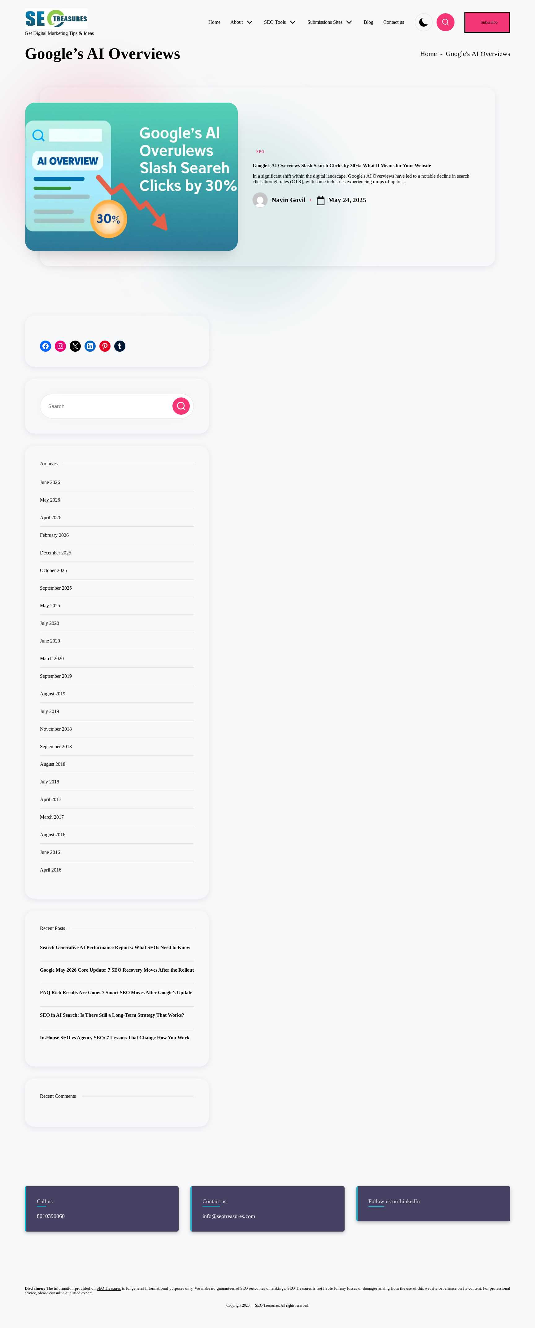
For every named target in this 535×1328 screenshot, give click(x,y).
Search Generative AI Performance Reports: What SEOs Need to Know (115, 947)
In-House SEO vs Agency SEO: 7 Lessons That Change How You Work (114, 1037)
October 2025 (53, 570)
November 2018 (56, 729)
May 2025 (50, 605)
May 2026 (50, 500)
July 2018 (49, 781)
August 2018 (52, 764)
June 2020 (50, 640)
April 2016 (50, 869)
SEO (260, 152)
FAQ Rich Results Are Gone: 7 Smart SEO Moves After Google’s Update (116, 992)
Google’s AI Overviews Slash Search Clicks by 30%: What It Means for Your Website (342, 165)
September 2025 (56, 588)
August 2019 (52, 693)
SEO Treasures (109, 1288)
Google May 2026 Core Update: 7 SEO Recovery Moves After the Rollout (117, 970)
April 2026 (50, 517)
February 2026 (54, 535)
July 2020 (49, 623)
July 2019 (49, 711)
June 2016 (50, 852)
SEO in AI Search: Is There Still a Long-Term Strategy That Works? (112, 1015)
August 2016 (52, 834)
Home (428, 53)
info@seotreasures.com (228, 1216)
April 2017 (50, 799)
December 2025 (55, 552)
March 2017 (52, 817)
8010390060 (51, 1216)
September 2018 (56, 746)
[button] (487, 22)
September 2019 (56, 676)
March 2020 (52, 658)
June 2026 (50, 482)
